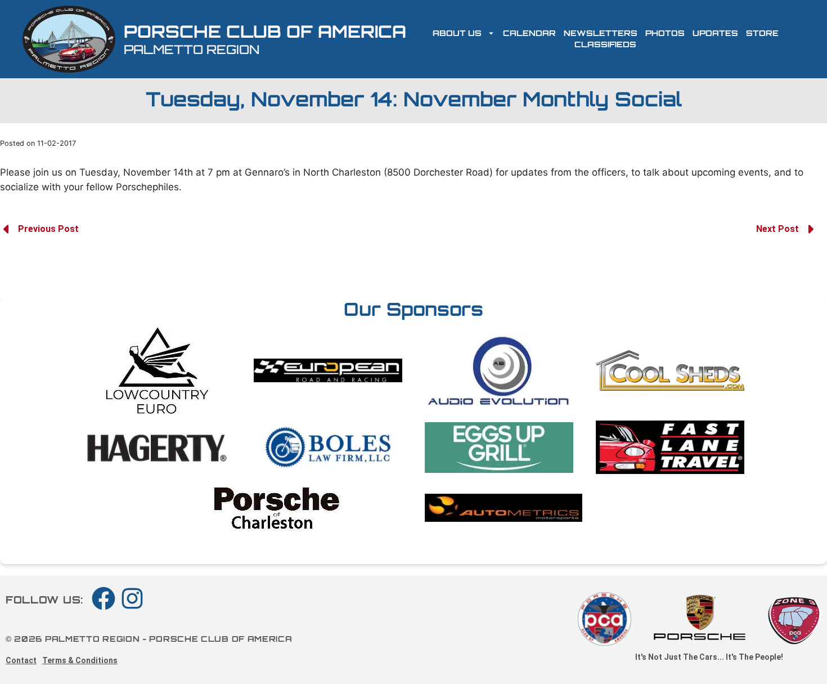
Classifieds (605, 44)
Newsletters (600, 33)
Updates (715, 33)
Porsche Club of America (265, 31)
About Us (457, 33)
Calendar (529, 33)
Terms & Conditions (80, 660)
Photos (665, 33)
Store (762, 33)
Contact (21, 660)
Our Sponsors (413, 309)
